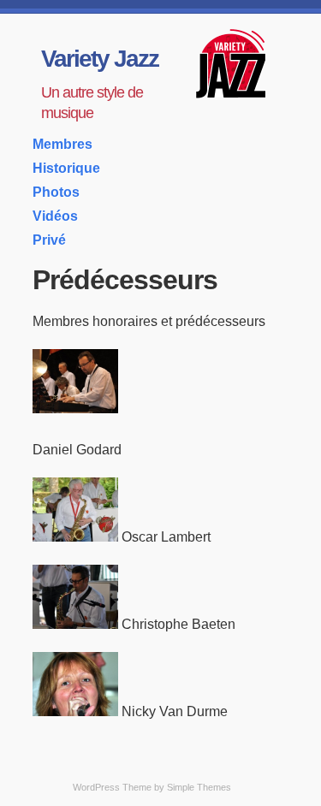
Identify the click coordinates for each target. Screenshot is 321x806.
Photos (56, 192)
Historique (66, 168)
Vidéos (55, 216)
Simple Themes (199, 787)
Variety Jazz (99, 58)
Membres (62, 144)
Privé (49, 240)
